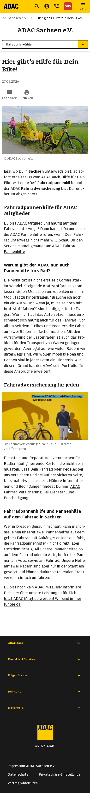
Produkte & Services (21, 659)
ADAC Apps (15, 643)
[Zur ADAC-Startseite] (11, 6)
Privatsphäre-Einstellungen (60, 774)
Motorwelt (15, 707)
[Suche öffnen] (37, 6)
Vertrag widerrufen (23, 783)
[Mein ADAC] (47, 6)
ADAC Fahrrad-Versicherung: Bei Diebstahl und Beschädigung (42, 492)
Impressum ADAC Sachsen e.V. (31, 766)
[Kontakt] (56, 6)
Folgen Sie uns (18, 675)
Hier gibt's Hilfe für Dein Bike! (59, 18)
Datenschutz (18, 774)
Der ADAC (14, 691)
